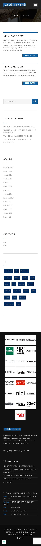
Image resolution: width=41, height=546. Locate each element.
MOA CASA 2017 (13, 36)
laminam (30, 284)
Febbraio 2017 (8, 206)
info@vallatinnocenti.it (18, 511)
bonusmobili (24, 271)
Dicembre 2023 (8, 167)
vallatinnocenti (9, 304)
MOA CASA (17, 291)
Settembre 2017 (8, 198)
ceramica (17, 277)
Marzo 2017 (7, 202)
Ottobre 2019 (7, 179)
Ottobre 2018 (7, 186)
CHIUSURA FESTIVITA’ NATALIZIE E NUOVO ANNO (19, 127)
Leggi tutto (30, 55)
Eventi (5, 243)
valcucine (22, 297)
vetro (18, 304)
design (7, 284)
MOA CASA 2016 (13, 66)
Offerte (7, 297)
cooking (25, 277)
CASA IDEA (8, 277)
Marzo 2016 (7, 217)
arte (16, 271)
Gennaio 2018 (7, 194)
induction (21, 284)
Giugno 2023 (7, 171)
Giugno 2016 (7, 213)
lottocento (7, 291)
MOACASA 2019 (8, 142)
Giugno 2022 (7, 175)
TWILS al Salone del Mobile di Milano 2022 (17, 139)
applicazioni (8, 271)
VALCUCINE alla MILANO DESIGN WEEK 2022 (17, 136)
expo (14, 284)
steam (14, 297)
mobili (33, 291)
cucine (32, 277)
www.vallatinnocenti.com (19, 514)
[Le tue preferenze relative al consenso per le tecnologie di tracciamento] (4, 542)
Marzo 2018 (7, 190)
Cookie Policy (17, 451)
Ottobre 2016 (7, 209)
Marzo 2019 (7, 183)
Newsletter (26, 451)
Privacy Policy (7, 451)
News (5, 245)
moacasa (26, 291)
